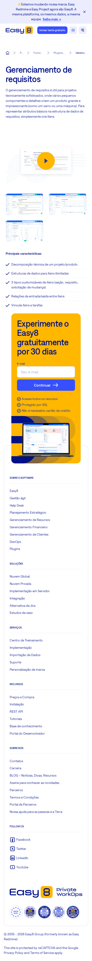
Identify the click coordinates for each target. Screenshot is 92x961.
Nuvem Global (20, 576)
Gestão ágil (17, 498)
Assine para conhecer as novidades (34, 783)
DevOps (15, 542)
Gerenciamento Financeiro (29, 527)
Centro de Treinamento (26, 640)
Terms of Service (42, 953)
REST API (16, 711)
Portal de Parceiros (23, 804)
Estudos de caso (21, 613)
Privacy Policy (13, 953)
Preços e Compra (22, 697)
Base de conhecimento (26, 726)
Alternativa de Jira (22, 605)
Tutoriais (16, 719)
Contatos (16, 761)
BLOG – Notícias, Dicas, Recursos (33, 775)
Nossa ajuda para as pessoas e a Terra (36, 812)
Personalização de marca (27, 669)
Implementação (21, 647)
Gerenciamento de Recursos (30, 520)
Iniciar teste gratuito (52, 30)
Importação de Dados (25, 655)
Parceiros (16, 790)
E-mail (21, 363)
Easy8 (14, 491)
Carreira (15, 768)
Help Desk (17, 505)
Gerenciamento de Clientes (29, 534)
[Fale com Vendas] (73, 30)
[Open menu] (82, 30)
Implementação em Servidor (30, 591)
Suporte (15, 662)
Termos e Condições (24, 797)
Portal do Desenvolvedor (27, 733)
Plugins (15, 549)
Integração (17, 598)
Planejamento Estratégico (28, 512)
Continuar (42, 385)
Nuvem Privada (20, 584)
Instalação (17, 704)
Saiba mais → (52, 19)
